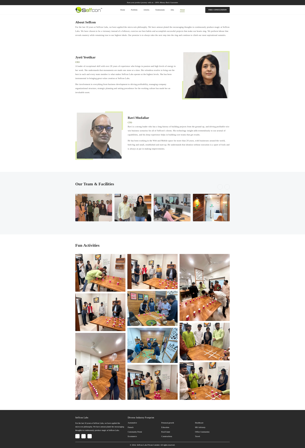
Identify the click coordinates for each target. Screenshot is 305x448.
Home (122, 10)
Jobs (172, 10)
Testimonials (160, 10)
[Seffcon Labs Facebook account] (77, 436)
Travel (197, 436)
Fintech (130, 427)
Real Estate (165, 432)
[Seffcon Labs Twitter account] (83, 436)
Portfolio (134, 10)
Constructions (166, 436)
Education (165, 427)
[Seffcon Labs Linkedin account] (89, 436)
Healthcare (199, 423)
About (182, 10)
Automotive (132, 423)
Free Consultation (217, 10)
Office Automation (202, 432)
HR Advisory (200, 427)
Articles (146, 10)
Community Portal (135, 432)
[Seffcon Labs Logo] (88, 9)
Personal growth (167, 423)
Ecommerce (132, 436)
